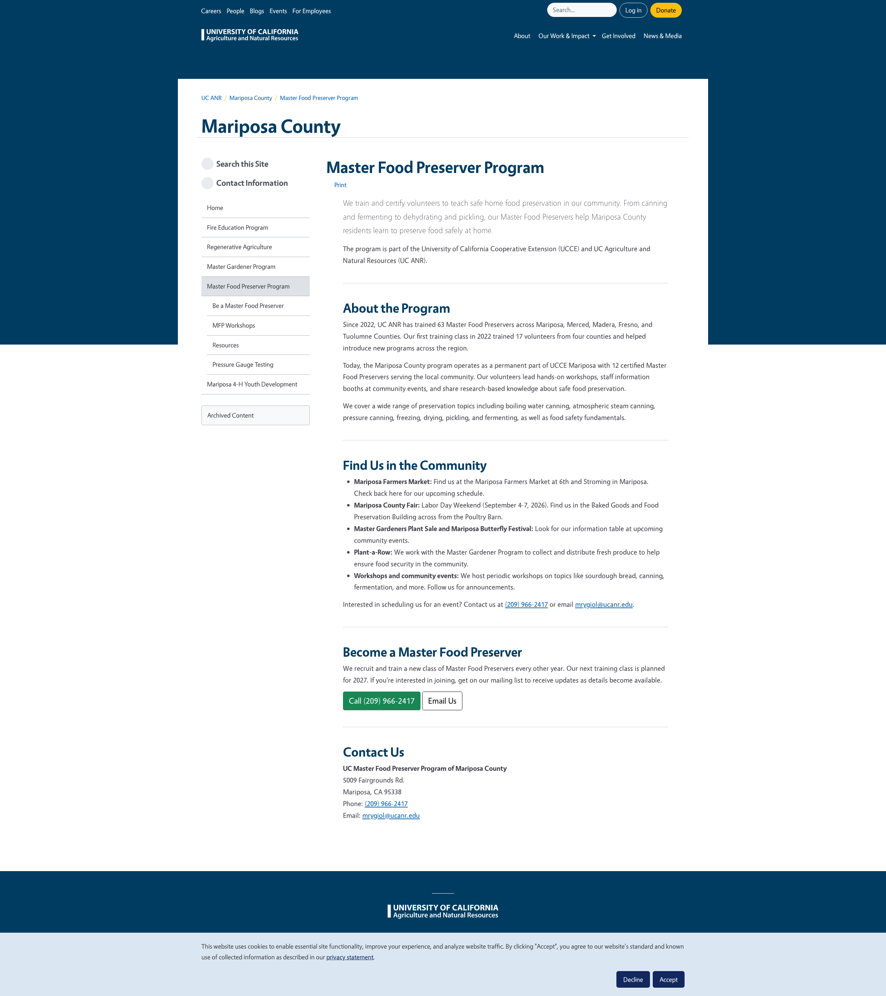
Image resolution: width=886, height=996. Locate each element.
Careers (211, 11)
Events (278, 11)
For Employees (311, 11)
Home (215, 207)
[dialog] (443, 964)
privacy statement (349, 957)
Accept (669, 979)
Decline (633, 979)
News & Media (663, 35)
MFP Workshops (234, 325)
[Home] (249, 36)
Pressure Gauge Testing (243, 364)
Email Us (442, 701)
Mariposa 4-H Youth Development (252, 384)
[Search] (612, 10)
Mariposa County (250, 97)
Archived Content (230, 415)
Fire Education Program (237, 227)
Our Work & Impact (564, 35)
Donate (666, 10)
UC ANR (211, 97)
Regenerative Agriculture (239, 247)
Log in (633, 10)
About (522, 35)
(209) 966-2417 (526, 604)
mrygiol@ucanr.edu (604, 604)
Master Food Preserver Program (248, 286)
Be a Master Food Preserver (248, 305)
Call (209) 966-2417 (382, 701)
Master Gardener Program (241, 266)
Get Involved (618, 35)
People (235, 11)
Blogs (257, 11)
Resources (226, 345)
